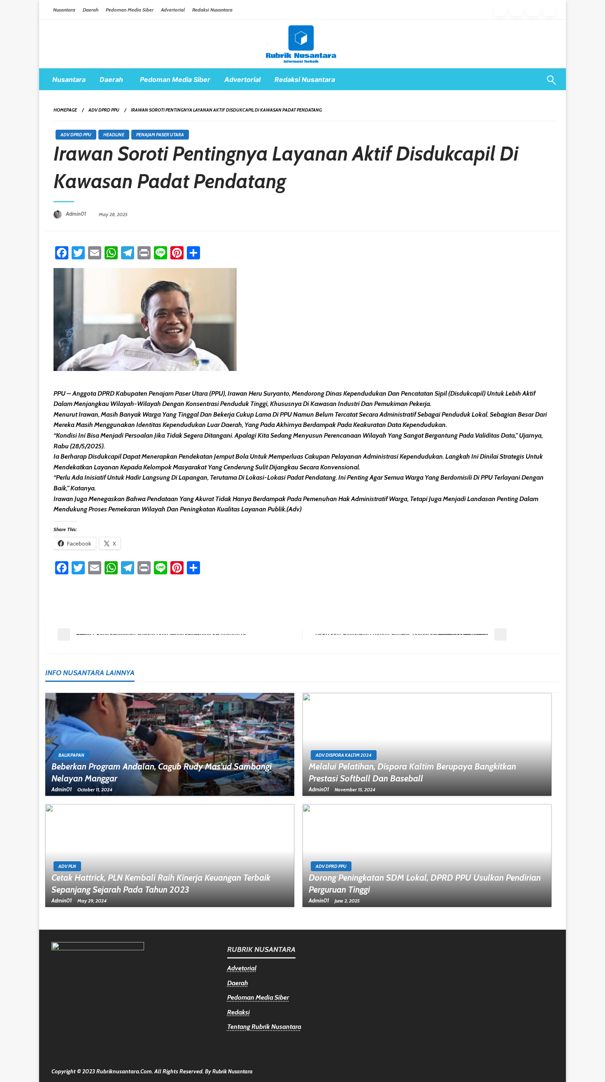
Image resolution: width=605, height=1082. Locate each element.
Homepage (65, 110)
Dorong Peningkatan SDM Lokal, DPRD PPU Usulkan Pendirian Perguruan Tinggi (425, 883)
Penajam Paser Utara (160, 135)
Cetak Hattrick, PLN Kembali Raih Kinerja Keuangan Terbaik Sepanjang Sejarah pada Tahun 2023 (160, 883)
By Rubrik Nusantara (229, 1071)
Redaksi (238, 1012)
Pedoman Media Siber (130, 10)
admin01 (77, 213)
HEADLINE (113, 135)
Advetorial (241, 968)
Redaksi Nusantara (212, 10)
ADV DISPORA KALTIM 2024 (344, 755)
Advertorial (173, 10)
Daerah (90, 10)
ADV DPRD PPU (103, 110)
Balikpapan (71, 755)
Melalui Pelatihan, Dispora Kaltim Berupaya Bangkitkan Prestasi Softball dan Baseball (412, 772)
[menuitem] (69, 79)
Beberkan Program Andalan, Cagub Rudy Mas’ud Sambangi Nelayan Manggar (161, 772)
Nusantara (64, 10)
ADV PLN (67, 866)
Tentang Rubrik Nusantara (264, 1027)
